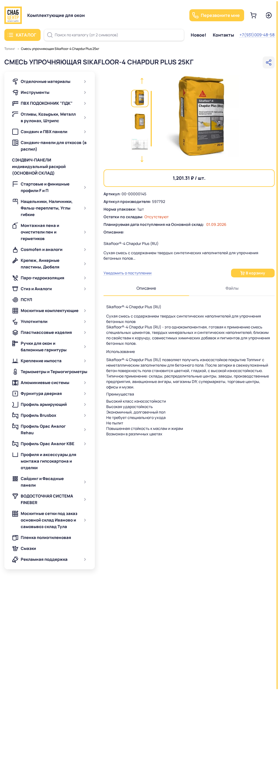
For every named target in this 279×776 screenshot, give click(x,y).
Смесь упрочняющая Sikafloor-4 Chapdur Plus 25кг (60, 48)
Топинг (9, 48)
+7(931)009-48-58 (257, 35)
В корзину (255, 272)
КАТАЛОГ (26, 35)
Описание (146, 288)
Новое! (198, 35)
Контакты (223, 35)
